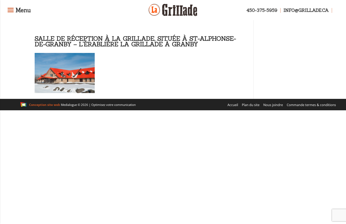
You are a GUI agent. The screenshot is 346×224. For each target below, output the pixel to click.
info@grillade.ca (306, 10)
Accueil (232, 105)
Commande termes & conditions (311, 105)
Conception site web (44, 105)
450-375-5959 (261, 10)
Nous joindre (273, 105)
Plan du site (251, 105)
